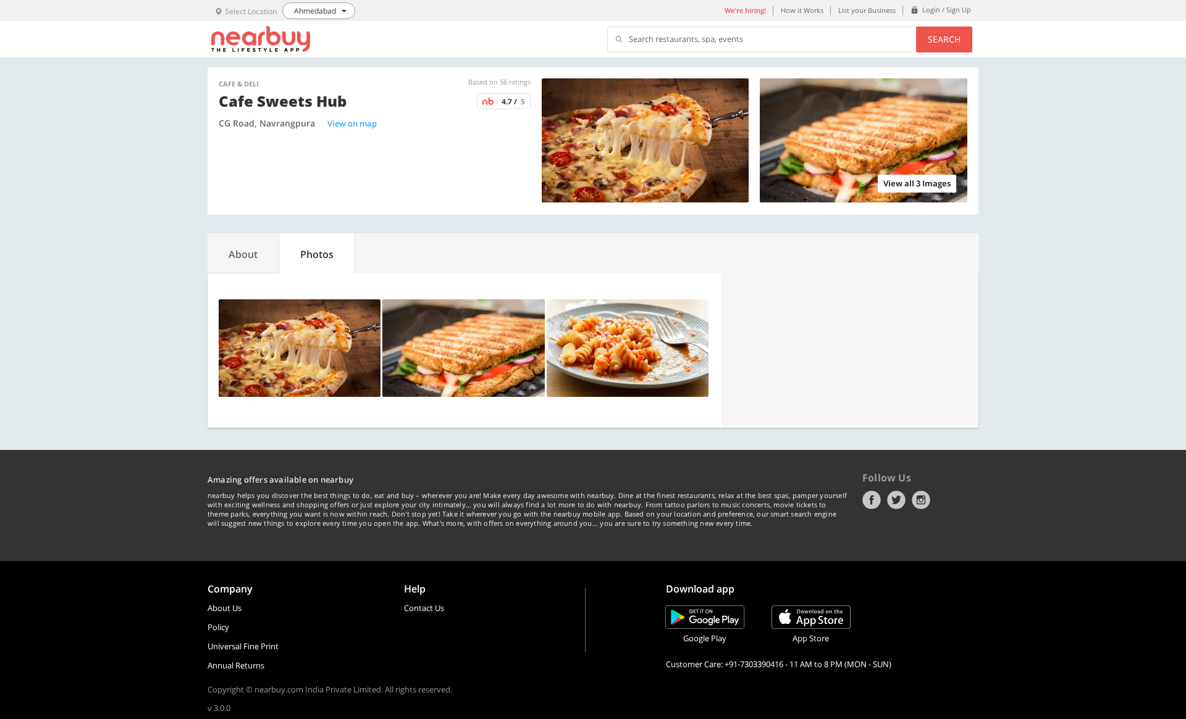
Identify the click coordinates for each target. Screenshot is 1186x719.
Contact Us (424, 607)
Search (944, 39)
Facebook (871, 500)
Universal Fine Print (243, 646)
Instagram (921, 500)
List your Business (867, 10)
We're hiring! (745, 10)
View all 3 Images (917, 183)
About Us (225, 607)
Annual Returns (236, 665)
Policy (218, 627)
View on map (352, 123)
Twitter (896, 500)
